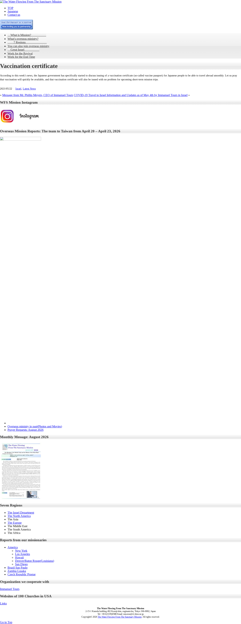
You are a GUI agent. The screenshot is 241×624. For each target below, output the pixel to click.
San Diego (21, 564)
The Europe (15, 522)
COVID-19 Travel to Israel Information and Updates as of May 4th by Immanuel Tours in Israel (131, 95)
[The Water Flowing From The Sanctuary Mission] (31, 1)
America (13, 547)
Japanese (13, 11)
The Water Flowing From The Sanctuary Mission (120, 617)
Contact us (14, 14)
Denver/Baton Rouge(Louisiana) (34, 560)
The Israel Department (21, 512)
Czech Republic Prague (22, 574)
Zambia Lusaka (17, 571)
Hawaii (19, 557)
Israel (18, 88)
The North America (19, 516)
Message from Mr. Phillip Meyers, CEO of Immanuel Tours (37, 95)
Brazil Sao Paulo (17, 567)
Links (3, 603)
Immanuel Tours (9, 589)
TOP (10, 8)
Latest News (29, 88)
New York (21, 550)
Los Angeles (22, 554)
